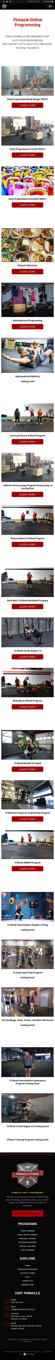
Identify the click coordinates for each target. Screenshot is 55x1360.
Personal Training (27, 1239)
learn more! (27, 441)
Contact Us (27, 1281)
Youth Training (27, 1250)
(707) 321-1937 (34, 1)
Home (27, 1265)
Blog (27, 1277)
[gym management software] (29, 1354)
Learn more (27, 271)
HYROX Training (28, 1231)
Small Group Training (28, 1235)
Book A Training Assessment (27, 1213)
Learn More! (27, 868)
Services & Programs (27, 1269)
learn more (27, 105)
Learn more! (27, 656)
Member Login (27, 1285)
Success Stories (27, 1273)
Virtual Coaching (27, 1246)
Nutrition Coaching (28, 1242)
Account (48, 2)
